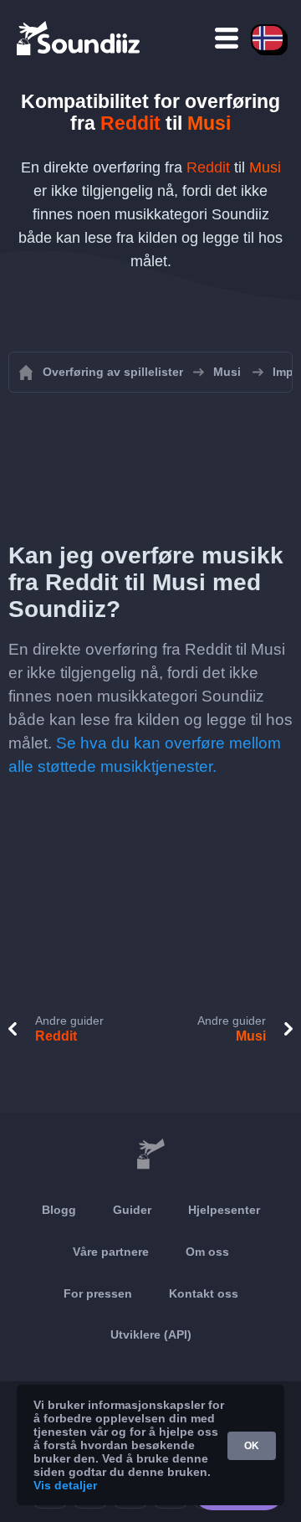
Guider (132, 1209)
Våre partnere (111, 1251)
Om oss (207, 1251)
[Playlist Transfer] (79, 37)
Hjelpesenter (224, 1209)
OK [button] (251, 1446)
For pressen (98, 1293)
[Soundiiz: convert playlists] (150, 1154)
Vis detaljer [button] (65, 1485)
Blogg (59, 1209)
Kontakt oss (203, 1293)
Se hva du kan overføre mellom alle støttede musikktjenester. (144, 754)
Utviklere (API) (150, 1334)
